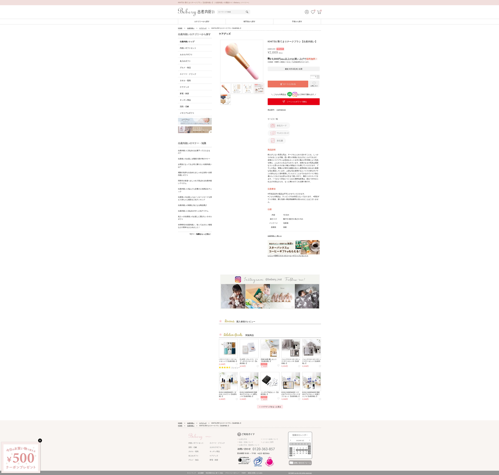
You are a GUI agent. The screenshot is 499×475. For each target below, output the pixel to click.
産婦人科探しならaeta (255, 473)
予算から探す (297, 21)
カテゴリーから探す (201, 21)
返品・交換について (246, 442)
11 (297, 450)
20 (303, 451)
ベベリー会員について (270, 439)
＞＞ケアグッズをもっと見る (270, 407)
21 (306, 451)
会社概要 (201, 473)
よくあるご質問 (267, 442)
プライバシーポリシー (232, 473)
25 (297, 453)
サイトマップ (191, 473)
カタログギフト (186, 54)
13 (303, 450)
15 (309, 450)
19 (300, 451)
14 (306, 450)
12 (300, 450)
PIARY (244, 473)
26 (300, 453)
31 (294, 455)
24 (294, 453)
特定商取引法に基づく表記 (214, 473)
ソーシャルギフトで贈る (297, 102)
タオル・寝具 (185, 80)
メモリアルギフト (187, 113)
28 (306, 453)
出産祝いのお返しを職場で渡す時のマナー (194, 159)
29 (309, 453)
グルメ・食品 (185, 67)
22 (309, 451)
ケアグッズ (202, 28)
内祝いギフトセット (188, 48)
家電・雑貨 (184, 93)
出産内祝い (190, 28)
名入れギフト (185, 61)
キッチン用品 (185, 100)
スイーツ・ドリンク (188, 74)
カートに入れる (289, 84)
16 (291, 451)
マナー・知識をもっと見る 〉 (200, 234)
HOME (180, 28)
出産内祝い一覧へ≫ (275, 236)
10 (294, 450)
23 (291, 453)
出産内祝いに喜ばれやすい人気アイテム (193, 211)
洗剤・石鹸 (184, 106)
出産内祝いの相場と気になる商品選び (192, 205)
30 (291, 455)
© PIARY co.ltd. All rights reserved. (300, 473)
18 (297, 451)
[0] (313, 12)
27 (303, 453)
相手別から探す (249, 21)
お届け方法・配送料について (249, 445)
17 (294, 451)
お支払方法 (243, 439)
